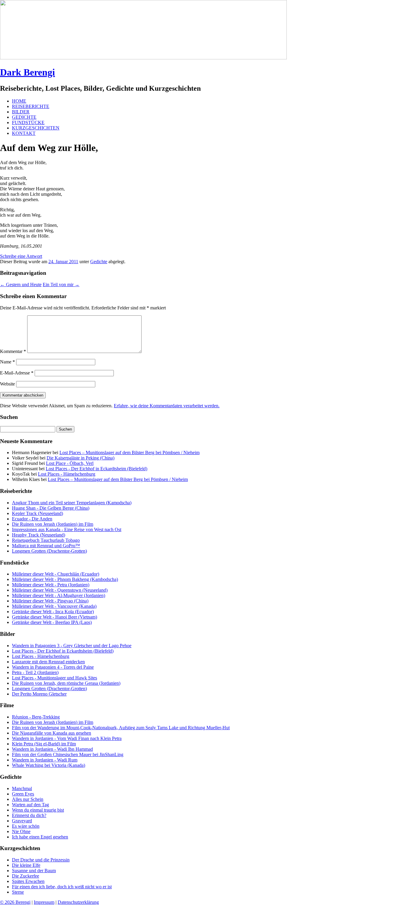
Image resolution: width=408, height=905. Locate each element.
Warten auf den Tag (30, 804)
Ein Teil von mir (61, 284)
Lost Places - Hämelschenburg (66, 474)
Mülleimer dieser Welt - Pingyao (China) (50, 600)
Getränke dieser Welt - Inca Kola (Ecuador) (53, 611)
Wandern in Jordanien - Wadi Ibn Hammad (52, 749)
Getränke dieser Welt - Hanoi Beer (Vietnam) (54, 616)
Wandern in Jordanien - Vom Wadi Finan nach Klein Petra (67, 738)
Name (7, 361)
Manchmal (22, 788)
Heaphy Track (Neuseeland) (38, 534)
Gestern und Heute (21, 284)
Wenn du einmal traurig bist (38, 810)
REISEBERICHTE (30, 106)
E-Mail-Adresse (16, 372)
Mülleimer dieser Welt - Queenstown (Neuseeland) (60, 590)
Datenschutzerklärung (78, 902)
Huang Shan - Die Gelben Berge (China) (50, 508)
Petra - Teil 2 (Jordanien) (35, 672)
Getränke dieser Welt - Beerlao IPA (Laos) (52, 622)
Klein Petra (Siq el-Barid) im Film (44, 743)
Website (7, 383)
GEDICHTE (24, 117)
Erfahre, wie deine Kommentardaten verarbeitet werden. (167, 405)
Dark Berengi (27, 72)
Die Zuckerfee (25, 875)
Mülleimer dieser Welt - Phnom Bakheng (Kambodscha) (65, 579)
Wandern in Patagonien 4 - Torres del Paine (53, 667)
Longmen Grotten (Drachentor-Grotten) (49, 551)
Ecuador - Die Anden (32, 518)
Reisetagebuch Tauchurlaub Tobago (46, 540)
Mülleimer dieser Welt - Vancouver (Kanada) (54, 606)
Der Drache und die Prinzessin (41, 859)
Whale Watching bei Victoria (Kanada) (48, 765)
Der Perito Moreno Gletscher (39, 693)
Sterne (18, 892)
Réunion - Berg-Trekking (36, 716)
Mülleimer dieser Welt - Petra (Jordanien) (50, 584)
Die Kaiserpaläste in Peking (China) (80, 457)
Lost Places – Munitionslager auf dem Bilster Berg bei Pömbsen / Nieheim (129, 452)
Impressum (44, 902)
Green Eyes (23, 793)
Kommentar (13, 351)
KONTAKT (24, 133)
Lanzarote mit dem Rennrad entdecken (48, 661)
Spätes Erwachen (28, 881)
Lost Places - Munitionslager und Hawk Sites (54, 677)
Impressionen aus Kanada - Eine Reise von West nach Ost (66, 529)
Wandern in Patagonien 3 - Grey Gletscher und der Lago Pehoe (71, 645)
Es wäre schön (25, 826)
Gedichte (98, 261)
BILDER (21, 111)
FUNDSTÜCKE (28, 122)
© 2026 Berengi (15, 902)
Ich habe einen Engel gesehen (40, 836)
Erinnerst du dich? (29, 815)
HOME (19, 101)
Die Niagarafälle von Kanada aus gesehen (51, 733)
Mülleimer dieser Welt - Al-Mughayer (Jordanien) (58, 595)
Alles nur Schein (27, 799)
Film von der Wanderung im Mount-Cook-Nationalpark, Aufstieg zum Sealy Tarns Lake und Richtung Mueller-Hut (121, 727)
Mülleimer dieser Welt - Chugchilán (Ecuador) (55, 573)
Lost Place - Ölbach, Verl (69, 463)
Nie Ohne (21, 831)
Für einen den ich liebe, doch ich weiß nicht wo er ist (62, 886)
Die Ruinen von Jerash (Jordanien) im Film (52, 524)
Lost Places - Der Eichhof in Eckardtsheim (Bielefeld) (96, 468)
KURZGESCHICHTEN (35, 127)
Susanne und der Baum (34, 870)
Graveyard (22, 820)
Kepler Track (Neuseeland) (37, 513)
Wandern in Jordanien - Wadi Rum (44, 759)
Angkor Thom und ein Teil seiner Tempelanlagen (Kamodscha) (71, 502)
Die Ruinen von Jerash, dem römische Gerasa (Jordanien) (66, 683)
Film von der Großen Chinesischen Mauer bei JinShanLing (67, 754)
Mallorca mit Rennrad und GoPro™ (46, 545)
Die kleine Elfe (26, 865)
